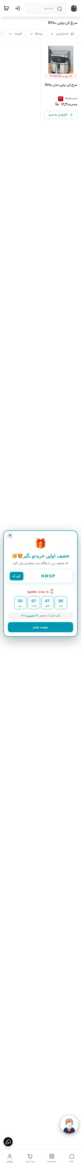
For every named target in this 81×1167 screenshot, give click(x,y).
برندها (39, 34)
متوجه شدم (40, 627)
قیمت (18, 34)
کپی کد (16, 576)
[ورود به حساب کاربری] (18, 8)
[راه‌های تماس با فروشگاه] (8, 1141)
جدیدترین (62, 34)
